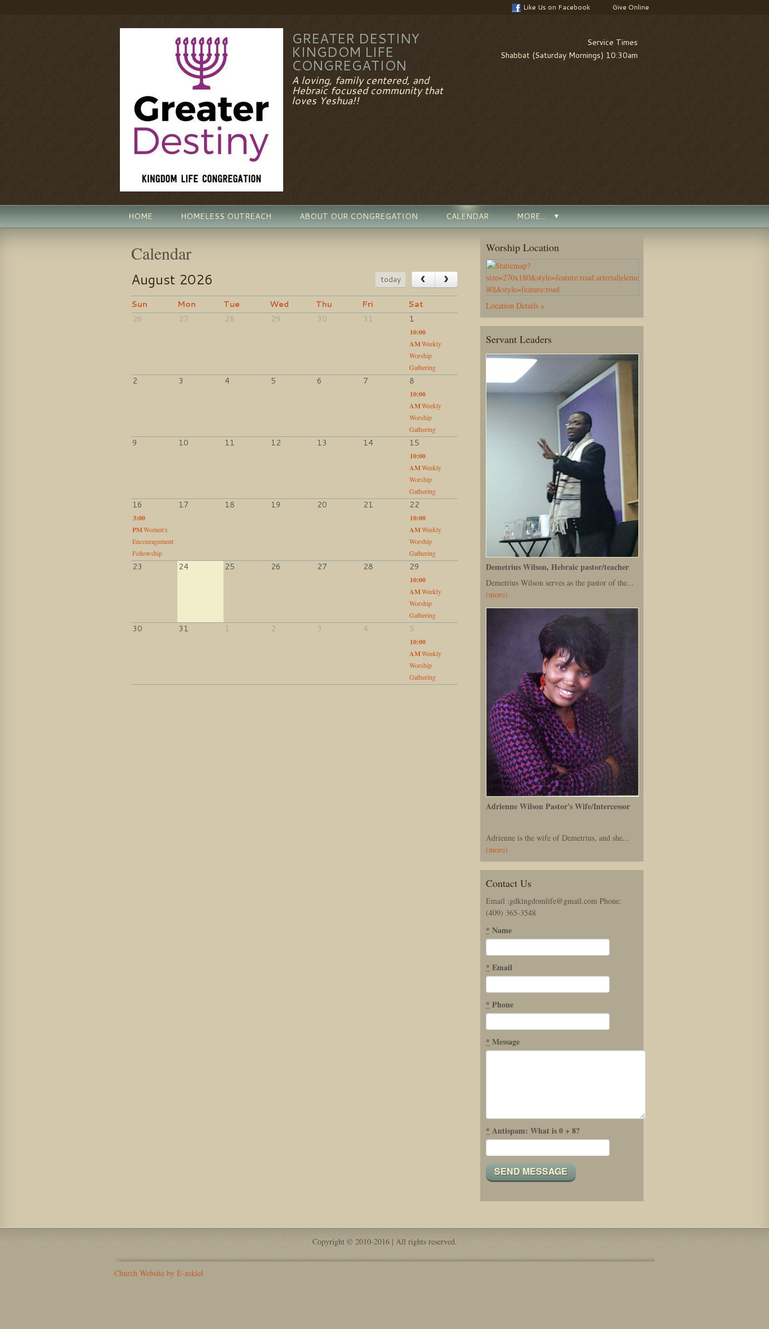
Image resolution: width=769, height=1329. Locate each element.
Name (499, 930)
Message (503, 1041)
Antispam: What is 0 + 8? (533, 1130)
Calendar (467, 216)
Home (140, 216)
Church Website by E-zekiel (158, 1273)
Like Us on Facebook (556, 7)
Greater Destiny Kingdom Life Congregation (355, 52)
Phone (499, 1004)
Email (499, 967)
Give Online (630, 7)
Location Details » (515, 305)
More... (531, 216)
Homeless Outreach (226, 216)
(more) (497, 594)
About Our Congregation (358, 216)
